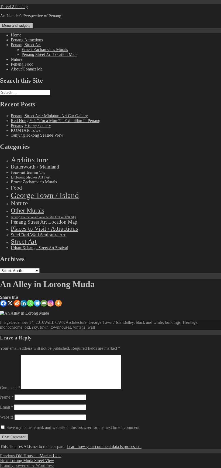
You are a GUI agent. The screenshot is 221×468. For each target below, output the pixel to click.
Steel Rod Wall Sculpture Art (38, 234)
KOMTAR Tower (26, 130)
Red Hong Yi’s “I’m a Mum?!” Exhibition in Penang (55, 120)
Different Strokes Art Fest (30, 177)
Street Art (24, 241)
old (27, 327)
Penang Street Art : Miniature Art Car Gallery (49, 115)
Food (16, 188)
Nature (16, 59)
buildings (173, 322)
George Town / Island (45, 195)
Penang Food (22, 64)
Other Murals (27, 210)
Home (16, 35)
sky (35, 327)
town (44, 327)
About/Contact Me (27, 69)
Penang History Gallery (31, 125)
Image (5, 322)
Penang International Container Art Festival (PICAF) (43, 217)
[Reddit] (16, 303)
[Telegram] (37, 303)
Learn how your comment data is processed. (104, 446)
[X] (10, 303)
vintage (79, 327)
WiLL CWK (54, 322)
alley (130, 322)
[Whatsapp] (30, 303)
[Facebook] (3, 303)
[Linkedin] (23, 303)
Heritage (190, 322)
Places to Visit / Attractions (44, 228)
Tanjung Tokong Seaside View (37, 135)
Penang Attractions (27, 40)
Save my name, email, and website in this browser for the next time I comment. (73, 427)
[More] (58, 303)
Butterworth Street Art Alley (28, 172)
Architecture (29, 160)
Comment (10, 387)
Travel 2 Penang (14, 6)
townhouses (61, 327)
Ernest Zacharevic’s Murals (45, 49)
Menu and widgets (16, 25)
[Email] (43, 303)
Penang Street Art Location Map (49, 54)
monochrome (11, 327)
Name (6, 397)
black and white (149, 322)
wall (91, 327)
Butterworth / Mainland (35, 167)
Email (6, 407)
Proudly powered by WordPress (27, 465)
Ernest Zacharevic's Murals (34, 182)
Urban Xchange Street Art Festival (39, 247)
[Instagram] (50, 303)
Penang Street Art (26, 44)
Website (6, 417)
